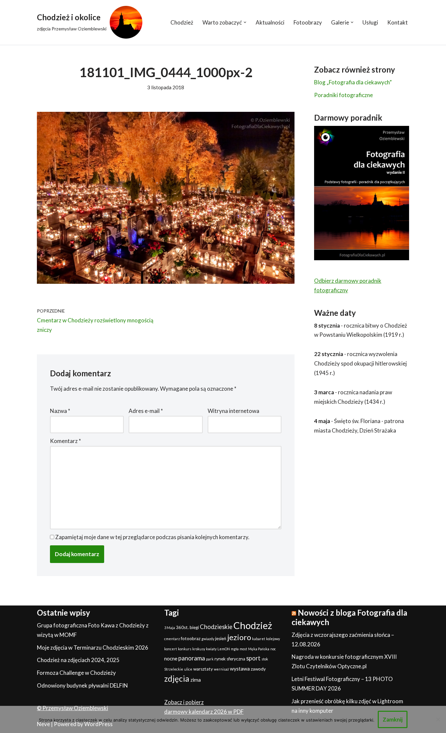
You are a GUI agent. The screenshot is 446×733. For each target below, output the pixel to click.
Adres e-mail (146, 410)
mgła (235, 649)
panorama (191, 658)
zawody (258, 669)
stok (265, 659)
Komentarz (65, 440)
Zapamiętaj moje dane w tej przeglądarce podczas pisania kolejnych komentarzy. (152, 537)
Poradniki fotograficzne (343, 95)
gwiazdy (207, 639)
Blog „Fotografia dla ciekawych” (353, 82)
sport (253, 658)
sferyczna (236, 658)
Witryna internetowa (233, 410)
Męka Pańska (258, 649)
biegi (194, 627)
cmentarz (172, 639)
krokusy (198, 649)
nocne (170, 658)
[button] (245, 22)
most (243, 649)
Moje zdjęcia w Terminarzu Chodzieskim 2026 (92, 647)
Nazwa (60, 410)
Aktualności (270, 22)
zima (195, 680)
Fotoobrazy (308, 22)
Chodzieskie (216, 626)
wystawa (240, 669)
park (210, 659)
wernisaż (221, 669)
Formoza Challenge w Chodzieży (76, 672)
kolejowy (273, 639)
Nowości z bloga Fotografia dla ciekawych (349, 617)
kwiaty (211, 649)
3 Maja (169, 627)
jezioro (239, 637)
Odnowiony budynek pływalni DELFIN (82, 685)
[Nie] (438, 719)
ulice (188, 669)
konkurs (184, 649)
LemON (223, 649)
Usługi (370, 22)
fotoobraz (190, 638)
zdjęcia (176, 678)
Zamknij (393, 719)
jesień (220, 638)
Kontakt (397, 22)
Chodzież (181, 22)
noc (273, 649)
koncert (170, 649)
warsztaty (203, 669)
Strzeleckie (173, 669)
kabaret (258, 639)
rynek (220, 658)
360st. (182, 627)
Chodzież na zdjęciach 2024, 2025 (78, 659)
